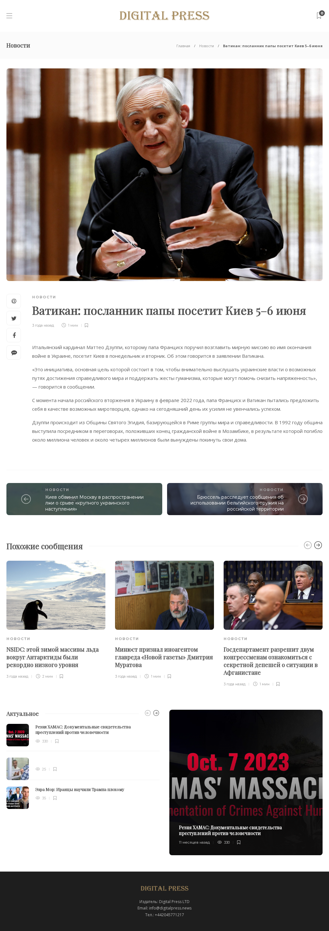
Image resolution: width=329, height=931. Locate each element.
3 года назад (43, 325)
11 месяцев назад (194, 842)
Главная (183, 45)
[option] (56, 620)
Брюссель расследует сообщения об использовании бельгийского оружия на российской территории (237, 503)
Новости (206, 45)
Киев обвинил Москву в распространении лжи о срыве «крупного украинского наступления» (94, 503)
